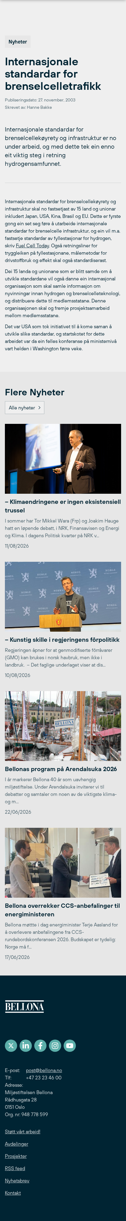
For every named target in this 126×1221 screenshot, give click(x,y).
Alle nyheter (22, 407)
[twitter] (11, 1046)
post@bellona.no (44, 1070)
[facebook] (40, 1046)
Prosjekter (16, 1156)
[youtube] (70, 1046)
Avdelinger (16, 1144)
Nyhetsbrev (17, 1180)
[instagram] (55, 1046)
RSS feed (15, 1168)
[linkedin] (26, 1046)
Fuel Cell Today (32, 245)
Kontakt (13, 1193)
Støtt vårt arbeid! (22, 1131)
